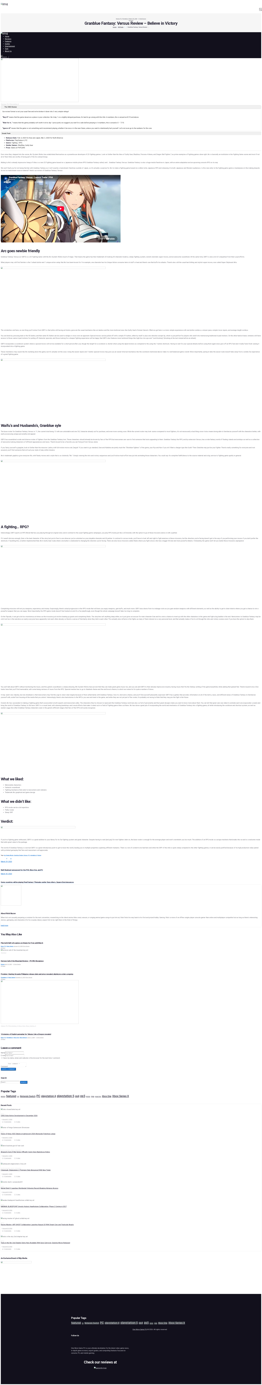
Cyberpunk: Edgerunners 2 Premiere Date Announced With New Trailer (26, 1170)
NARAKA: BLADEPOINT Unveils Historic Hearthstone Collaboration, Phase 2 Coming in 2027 (34, 1206)
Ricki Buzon (143, 18)
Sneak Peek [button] (6, 133)
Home (114, 27)
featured (11, 1096)
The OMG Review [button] (10, 107)
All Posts (120, 27)
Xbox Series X (30, 1026)
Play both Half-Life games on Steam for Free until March (22, 943)
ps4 (77, 1096)
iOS (18, 1096)
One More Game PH (140, 1329)
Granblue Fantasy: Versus (21, 855)
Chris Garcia (26, 946)
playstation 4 (33, 855)
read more (4, 925)
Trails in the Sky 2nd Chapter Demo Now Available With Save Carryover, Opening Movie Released (35, 1243)
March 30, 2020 (133, 18)
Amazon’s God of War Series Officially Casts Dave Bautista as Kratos (25, 1152)
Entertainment (5, 1150)
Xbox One (21, 1026)
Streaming (18, 1150)
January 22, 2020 (18, 946)
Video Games (9, 946)
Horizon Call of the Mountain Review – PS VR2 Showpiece (22, 961)
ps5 (82, 1096)
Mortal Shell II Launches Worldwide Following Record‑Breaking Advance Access (29, 1188)
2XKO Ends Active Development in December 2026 (19, 1116)
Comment (4, 1066)
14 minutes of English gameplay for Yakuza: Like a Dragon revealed (26, 1034)
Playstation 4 (125, 18)
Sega (92, 1096)
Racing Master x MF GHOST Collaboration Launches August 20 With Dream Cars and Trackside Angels (37, 1225)
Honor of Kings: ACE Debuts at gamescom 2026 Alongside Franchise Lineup (28, 1134)
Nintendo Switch (28, 1096)
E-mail (3, 1055)
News (2, 946)
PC (121, 18)
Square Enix (98, 1096)
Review (117, 18)
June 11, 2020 (31, 1037)
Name (3, 1053)
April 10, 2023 (8, 964)
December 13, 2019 (20, 977)
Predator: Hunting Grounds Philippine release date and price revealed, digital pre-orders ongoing (37, 974)
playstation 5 (65, 1096)
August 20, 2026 (7, 1192)
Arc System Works (8, 855)
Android (3, 1096)
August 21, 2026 (7, 1119)
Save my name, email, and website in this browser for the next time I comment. (31, 1058)
